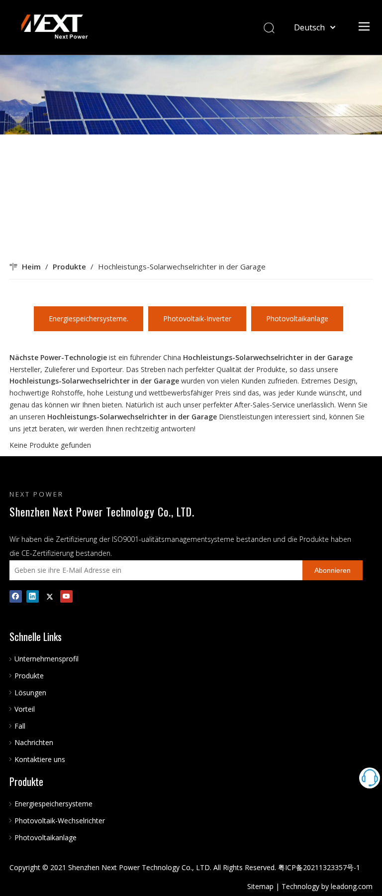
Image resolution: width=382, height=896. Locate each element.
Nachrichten (33, 742)
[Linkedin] (32, 596)
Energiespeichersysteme (53, 803)
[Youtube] (66, 596)
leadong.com (352, 886)
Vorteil (24, 709)
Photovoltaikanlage (297, 318)
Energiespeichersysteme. (88, 318)
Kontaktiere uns (39, 759)
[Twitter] (49, 596)
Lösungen (30, 692)
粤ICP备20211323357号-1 (319, 867)
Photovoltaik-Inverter (197, 318)
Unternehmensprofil (46, 658)
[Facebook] (15, 596)
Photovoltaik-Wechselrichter (59, 820)
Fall (19, 726)
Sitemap (260, 886)
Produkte (29, 675)
